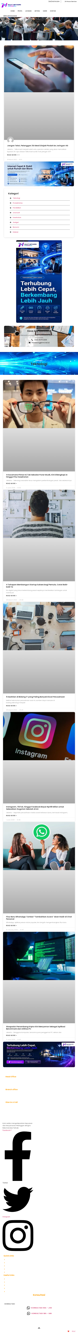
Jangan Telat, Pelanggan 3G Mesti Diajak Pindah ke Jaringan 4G (37, 145)
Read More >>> (13, 155)
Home (13, 11)
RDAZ (73, 1331)
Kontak (53, 11)
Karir (45, 11)
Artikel (37, 11)
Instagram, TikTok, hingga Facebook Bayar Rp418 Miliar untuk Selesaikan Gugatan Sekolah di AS (35, 807)
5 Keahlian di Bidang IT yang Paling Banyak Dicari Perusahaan (35, 697)
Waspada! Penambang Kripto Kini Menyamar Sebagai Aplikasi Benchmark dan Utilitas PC (35, 1027)
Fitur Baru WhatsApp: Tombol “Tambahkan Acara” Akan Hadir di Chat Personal (39, 917)
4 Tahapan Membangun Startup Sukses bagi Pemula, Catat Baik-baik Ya (37, 585)
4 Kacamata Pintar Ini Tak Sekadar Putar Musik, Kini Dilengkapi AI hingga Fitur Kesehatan (36, 475)
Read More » (11, 483)
